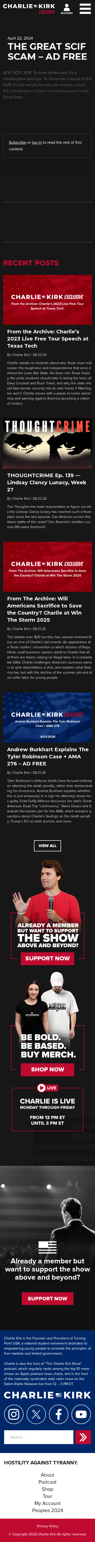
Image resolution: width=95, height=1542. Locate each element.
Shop (47, 1489)
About (47, 1475)
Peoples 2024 (47, 1510)
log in (37, 142)
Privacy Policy (47, 1526)
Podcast (47, 1482)
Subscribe (17, 142)
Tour (47, 1496)
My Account (47, 1503)
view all (47, 846)
